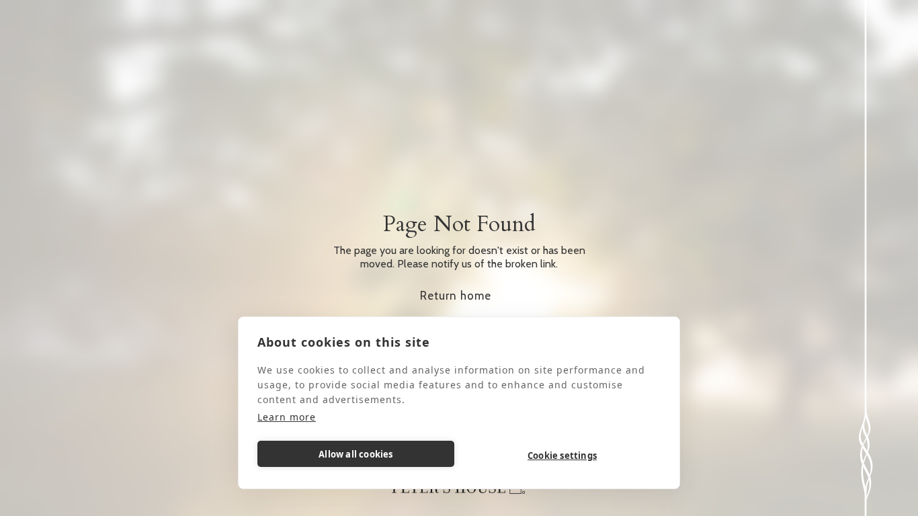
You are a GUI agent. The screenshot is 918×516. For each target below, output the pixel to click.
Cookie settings (562, 455)
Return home (455, 295)
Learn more (286, 417)
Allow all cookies (355, 454)
